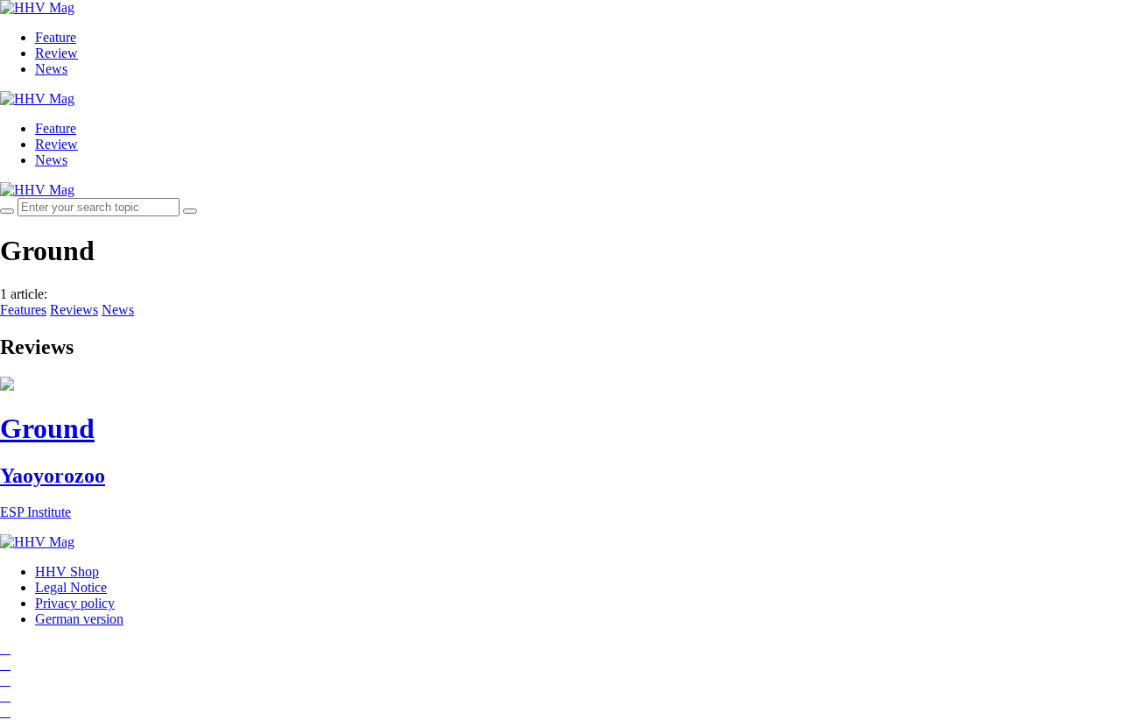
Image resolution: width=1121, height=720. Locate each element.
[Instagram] (5, 648)
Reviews (74, 309)
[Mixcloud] (5, 695)
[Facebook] (5, 664)
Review (56, 53)
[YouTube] (5, 680)
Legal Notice (71, 587)
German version (79, 618)
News (51, 68)
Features (23, 309)
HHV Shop (67, 571)
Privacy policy (75, 603)
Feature (55, 37)
